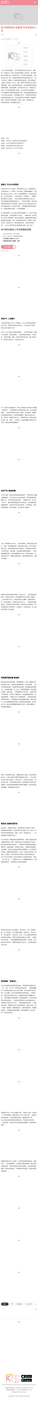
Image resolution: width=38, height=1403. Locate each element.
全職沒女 (20, 1304)
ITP (12, 1304)
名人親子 (29, 1304)
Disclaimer (15, 1392)
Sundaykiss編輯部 (6, 39)
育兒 (2, 34)
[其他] (35, 35)
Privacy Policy (22, 1392)
